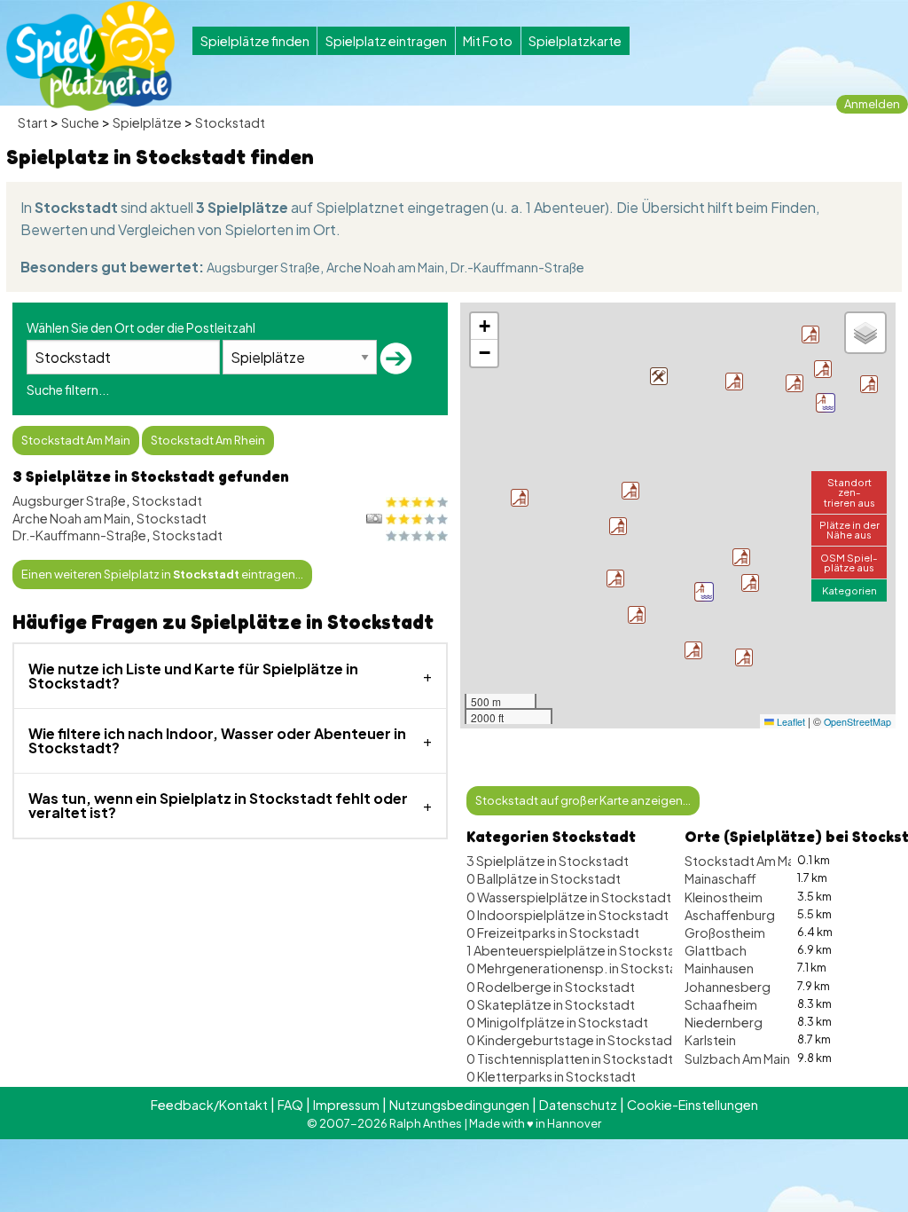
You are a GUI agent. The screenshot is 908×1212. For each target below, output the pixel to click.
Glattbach (716, 950)
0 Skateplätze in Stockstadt (550, 1004)
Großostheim (725, 932)
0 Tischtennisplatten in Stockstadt (569, 1058)
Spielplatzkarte (575, 41)
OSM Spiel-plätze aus (849, 562)
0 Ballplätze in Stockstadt (543, 878)
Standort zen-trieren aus (849, 492)
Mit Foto (488, 41)
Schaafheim (721, 1004)
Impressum (346, 1105)
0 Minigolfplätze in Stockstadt (557, 1022)
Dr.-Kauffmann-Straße (517, 267)
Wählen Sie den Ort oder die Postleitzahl (141, 327)
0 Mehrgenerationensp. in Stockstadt (578, 968)
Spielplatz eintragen (386, 41)
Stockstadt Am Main (75, 440)
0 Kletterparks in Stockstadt (551, 1076)
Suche (80, 122)
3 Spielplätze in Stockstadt (547, 861)
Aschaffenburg (730, 915)
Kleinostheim (724, 897)
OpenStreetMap (857, 721)
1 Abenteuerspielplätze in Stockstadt (577, 950)
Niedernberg (724, 1022)
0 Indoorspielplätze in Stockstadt (567, 915)
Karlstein (710, 1040)
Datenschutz (578, 1105)
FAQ (290, 1105)
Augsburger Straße (263, 267)
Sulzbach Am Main (737, 1058)
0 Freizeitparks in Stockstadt (552, 932)
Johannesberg (728, 987)
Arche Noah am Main (385, 267)
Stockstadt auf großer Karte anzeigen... (583, 800)
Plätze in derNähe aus (849, 529)
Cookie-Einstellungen (692, 1105)
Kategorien (849, 590)
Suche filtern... (68, 389)
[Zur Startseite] (90, 56)
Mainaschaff (720, 878)
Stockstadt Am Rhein (208, 440)
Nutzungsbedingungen (459, 1105)
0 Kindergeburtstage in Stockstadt (571, 1040)
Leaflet (789, 721)
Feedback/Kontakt (209, 1105)
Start (33, 122)
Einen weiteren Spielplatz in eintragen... (162, 574)
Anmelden (872, 104)
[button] (704, 592)
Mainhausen (719, 968)
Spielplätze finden (254, 41)
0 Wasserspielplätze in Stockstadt (568, 897)
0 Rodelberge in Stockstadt (550, 987)
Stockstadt (230, 122)
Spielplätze (147, 122)
